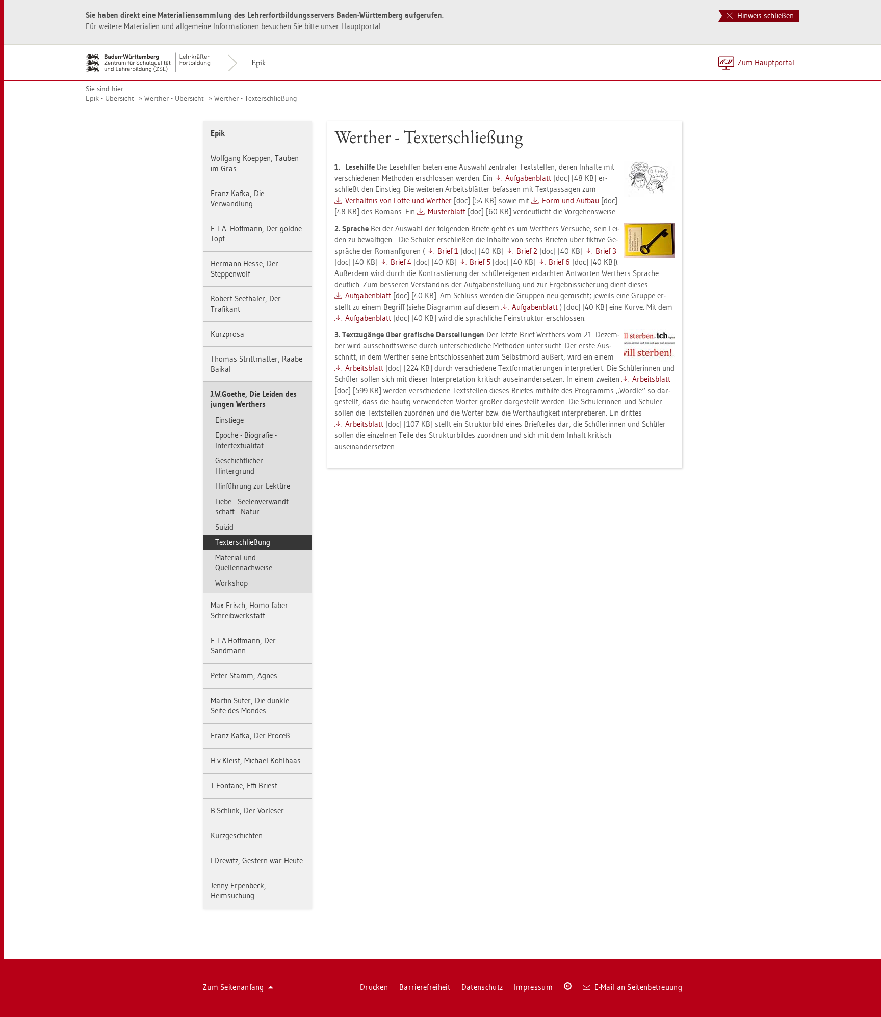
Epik (258, 62)
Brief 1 (447, 251)
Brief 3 (605, 251)
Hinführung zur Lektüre (252, 486)
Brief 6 (559, 262)
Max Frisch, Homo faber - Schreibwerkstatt (251, 610)
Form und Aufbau (570, 200)
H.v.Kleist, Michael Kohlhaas (256, 760)
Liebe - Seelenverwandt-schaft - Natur (253, 506)
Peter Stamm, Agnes (244, 675)
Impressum (533, 987)
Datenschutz (482, 987)
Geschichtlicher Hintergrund (239, 466)
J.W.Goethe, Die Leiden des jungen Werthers (254, 399)
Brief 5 (480, 262)
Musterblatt (446, 211)
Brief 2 (526, 251)
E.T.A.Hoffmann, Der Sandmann (243, 645)
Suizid (224, 527)
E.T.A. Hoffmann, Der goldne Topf (256, 233)
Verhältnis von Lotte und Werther (398, 200)
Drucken (374, 987)
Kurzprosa (227, 334)
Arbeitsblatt (364, 368)
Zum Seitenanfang (233, 987)
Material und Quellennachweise (243, 562)
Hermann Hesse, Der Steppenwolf (244, 269)
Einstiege (229, 420)
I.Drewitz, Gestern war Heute (257, 860)
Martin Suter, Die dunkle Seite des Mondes (250, 706)
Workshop (231, 583)
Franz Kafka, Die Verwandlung (237, 198)
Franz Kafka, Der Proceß (250, 735)
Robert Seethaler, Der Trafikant (246, 304)
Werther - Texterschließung (255, 98)
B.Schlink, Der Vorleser (247, 810)
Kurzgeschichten (237, 835)
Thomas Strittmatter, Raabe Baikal (256, 364)
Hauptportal (361, 26)
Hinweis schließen (764, 15)
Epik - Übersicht (110, 98)
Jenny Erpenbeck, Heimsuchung (238, 890)
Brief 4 (401, 262)
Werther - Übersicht (174, 98)
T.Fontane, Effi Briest (244, 785)
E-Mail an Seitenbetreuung (638, 987)
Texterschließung (242, 542)
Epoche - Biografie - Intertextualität (246, 440)
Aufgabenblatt (528, 178)
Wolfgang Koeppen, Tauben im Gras (255, 163)
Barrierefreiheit (424, 987)
